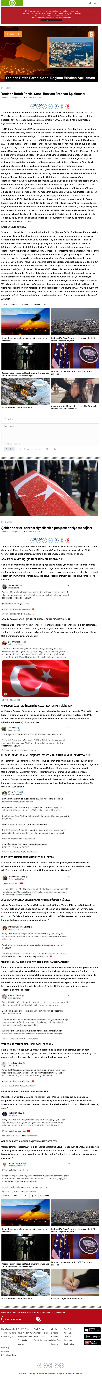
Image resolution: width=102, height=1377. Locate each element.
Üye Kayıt (5, 1351)
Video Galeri (69, 1333)
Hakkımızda (23, 1374)
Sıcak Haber (69, 1344)
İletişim (31, 1374)
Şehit (34, 1195)
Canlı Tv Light (7, 1336)
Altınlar (54, 1329)
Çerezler (51, 1374)
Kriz (45, 304)
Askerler (6, 1195)
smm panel (22, 1344)
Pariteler (55, 1344)
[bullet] (39, 448)
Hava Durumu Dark (9, 1329)
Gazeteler (68, 1340)
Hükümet (25, 304)
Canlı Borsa (39, 1329)
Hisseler (54, 1336)
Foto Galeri (68, 1329)
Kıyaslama (36, 304)
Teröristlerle (44, 1195)
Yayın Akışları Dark (26, 1333)
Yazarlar (67, 1336)
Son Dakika (22, 1340)
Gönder (9, 449)
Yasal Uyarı (79, 1374)
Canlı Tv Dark (23, 1329)
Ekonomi (14, 304)
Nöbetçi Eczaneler (26, 1336)
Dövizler (54, 1333)
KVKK (58, 1374)
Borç (5, 304)
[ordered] (36, 448)
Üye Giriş (5, 1347)
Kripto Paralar (57, 1340)
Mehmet (17, 1195)
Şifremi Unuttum (8, 1355)
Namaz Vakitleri (41, 1333)
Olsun (26, 1195)
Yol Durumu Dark (8, 1333)
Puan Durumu (40, 1336)
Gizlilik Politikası (41, 1374)
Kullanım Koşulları (67, 1374)
